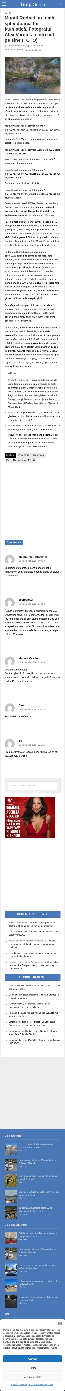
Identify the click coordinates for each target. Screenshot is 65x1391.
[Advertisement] (32, 501)
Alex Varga (23, 455)
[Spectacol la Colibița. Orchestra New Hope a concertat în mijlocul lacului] (11, 1196)
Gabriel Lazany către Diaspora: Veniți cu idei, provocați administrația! (34, 965)
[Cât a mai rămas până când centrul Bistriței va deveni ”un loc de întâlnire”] (11, 1285)
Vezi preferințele (32, 1377)
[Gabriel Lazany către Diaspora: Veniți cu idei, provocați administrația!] (11, 1238)
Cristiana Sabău (37, 46)
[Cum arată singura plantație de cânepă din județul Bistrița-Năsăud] (11, 1180)
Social (8, 13)
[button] (60, 1323)
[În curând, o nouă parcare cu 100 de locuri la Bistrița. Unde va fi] (11, 1301)
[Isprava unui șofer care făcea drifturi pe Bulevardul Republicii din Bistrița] (11, 1165)
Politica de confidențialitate (40, 1384)
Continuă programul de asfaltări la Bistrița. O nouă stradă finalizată (32, 944)
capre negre (38, 455)
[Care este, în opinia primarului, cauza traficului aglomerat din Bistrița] (11, 1269)
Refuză (32, 1367)
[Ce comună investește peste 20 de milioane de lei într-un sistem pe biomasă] (11, 1212)
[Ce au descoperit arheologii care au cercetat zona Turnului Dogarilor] (11, 1149)
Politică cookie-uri (19, 1384)
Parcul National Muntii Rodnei (20, 460)
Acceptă (32, 1358)
